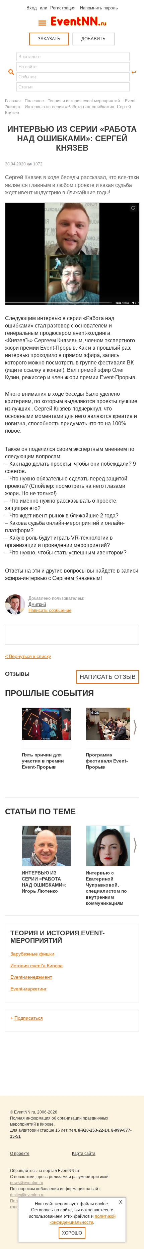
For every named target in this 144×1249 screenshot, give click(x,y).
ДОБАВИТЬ (93, 38)
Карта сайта (83, 1153)
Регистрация (62, 7)
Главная (13, 101)
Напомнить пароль (99, 7)
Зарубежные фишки (32, 954)
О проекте (19, 1153)
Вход (31, 7)
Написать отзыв (108, 676)
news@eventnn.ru (26, 1182)
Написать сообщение (49, 610)
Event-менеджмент (31, 977)
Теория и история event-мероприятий (84, 101)
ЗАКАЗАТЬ (49, 38)
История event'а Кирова (36, 965)
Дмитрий (37, 604)
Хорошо (72, 1233)
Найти (10, 72)
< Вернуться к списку (28, 656)
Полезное (34, 101)
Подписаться (28, 1018)
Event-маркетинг (28, 988)
